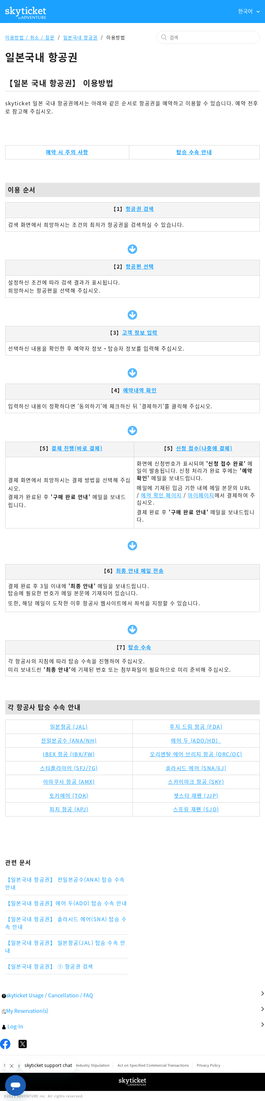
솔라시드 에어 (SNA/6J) (196, 768)
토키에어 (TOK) (69, 795)
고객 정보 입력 (140, 332)
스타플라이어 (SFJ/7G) (69, 768)
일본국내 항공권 (80, 37)
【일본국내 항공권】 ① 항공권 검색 (49, 966)
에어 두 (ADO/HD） (196, 740)
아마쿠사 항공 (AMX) (69, 781)
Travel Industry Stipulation (87, 1065)
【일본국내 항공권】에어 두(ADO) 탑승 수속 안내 (66, 903)
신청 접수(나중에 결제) (204, 448)
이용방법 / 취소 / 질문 (30, 37)
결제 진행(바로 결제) (76, 448)
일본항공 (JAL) (69, 726)
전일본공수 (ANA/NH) (69, 740)
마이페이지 (201, 495)
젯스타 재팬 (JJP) (196, 795)
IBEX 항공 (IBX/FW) (69, 754)
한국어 (246, 11)
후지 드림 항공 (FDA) (196, 726)
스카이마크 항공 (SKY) (196, 781)
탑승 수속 (140, 647)
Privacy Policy (208, 1065)
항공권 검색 (140, 209)
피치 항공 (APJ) (69, 809)
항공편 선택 (140, 266)
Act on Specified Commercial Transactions (153, 1065)
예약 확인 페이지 (161, 495)
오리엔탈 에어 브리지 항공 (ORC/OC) (196, 754)
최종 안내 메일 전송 (140, 570)
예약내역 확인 (140, 390)
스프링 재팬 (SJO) (196, 809)
